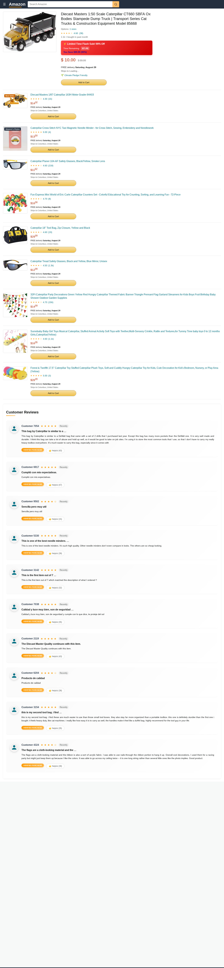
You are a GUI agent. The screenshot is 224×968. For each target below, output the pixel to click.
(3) (49, 375)
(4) (49, 132)
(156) (50, 302)
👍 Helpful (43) (55, 450)
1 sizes (73, 29)
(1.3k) (51, 265)
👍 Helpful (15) (55, 519)
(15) (50, 99)
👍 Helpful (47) (55, 485)
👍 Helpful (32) (55, 588)
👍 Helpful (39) (55, 553)
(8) (49, 199)
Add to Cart (83, 82)
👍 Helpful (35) (55, 622)
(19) (50, 232)
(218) (50, 165)
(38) (81, 33)
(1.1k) (51, 339)
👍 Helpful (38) (55, 690)
